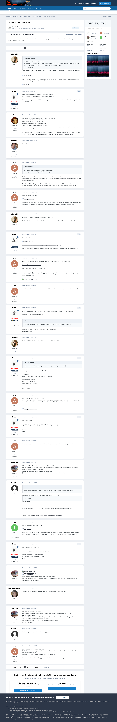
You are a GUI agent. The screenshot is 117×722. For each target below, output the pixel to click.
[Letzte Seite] (40, 48)
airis (14, 162)
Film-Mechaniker (14, 588)
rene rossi (14, 140)
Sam (14, 115)
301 (15, 68)
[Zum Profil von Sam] (14, 120)
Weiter (36, 48)
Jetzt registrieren (104, 3)
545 (15, 176)
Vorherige (13, 48)
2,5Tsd (15, 536)
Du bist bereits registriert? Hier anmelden (85, 3)
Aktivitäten (23, 8)
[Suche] (109, 8)
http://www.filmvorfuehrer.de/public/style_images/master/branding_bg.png (41, 245)
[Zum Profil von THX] (14, 527)
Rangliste (38, 8)
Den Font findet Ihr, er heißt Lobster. (31, 265)
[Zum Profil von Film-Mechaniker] (14, 593)
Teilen (69, 27)
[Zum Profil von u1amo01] (14, 59)
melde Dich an (64, 39)
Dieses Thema (102, 8)
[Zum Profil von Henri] (9, 28)
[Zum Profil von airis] (14, 168)
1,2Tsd (15, 107)
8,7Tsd (15, 602)
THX (14, 522)
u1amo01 (14, 54)
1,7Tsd (15, 128)
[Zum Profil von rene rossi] (14, 146)
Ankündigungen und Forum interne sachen (33, 28)
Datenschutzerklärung (80, 717)
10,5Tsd (15, 476)
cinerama (14, 462)
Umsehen (30, 8)
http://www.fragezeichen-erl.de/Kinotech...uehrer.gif (36, 551)
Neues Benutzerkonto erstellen (27, 690)
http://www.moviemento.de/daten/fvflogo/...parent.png (47, 515)
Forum (9, 8)
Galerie (15, 8)
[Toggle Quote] (24, 58)
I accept (63, 697)
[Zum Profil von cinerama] (14, 468)
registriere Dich (75, 39)
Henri (16, 27)
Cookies (41, 719)
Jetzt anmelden (62, 688)
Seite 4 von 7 (47, 48)
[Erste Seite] (8, 48)
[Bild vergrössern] (26, 75)
